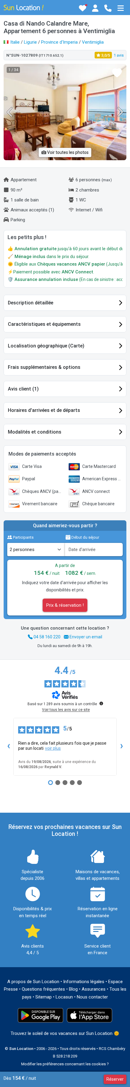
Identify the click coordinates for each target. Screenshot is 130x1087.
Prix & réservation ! (65, 605)
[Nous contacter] (108, 8)
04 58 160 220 (46, 636)
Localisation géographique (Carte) (46, 346)
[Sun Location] (24, 7)
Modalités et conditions (34, 432)
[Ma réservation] (95, 8)
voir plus (53, 748)
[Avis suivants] (121, 747)
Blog (73, 989)
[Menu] (120, 8)
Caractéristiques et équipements (44, 324)
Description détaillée (30, 303)
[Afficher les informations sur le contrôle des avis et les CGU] (101, 703)
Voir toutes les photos (67, 152)
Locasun (64, 997)
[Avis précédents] (8, 747)
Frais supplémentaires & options (44, 367)
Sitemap (43, 997)
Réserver (115, 1079)
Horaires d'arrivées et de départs (44, 410)
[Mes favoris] (82, 8)
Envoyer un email (85, 636)
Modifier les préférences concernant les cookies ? (65, 1064)
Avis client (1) (23, 389)
